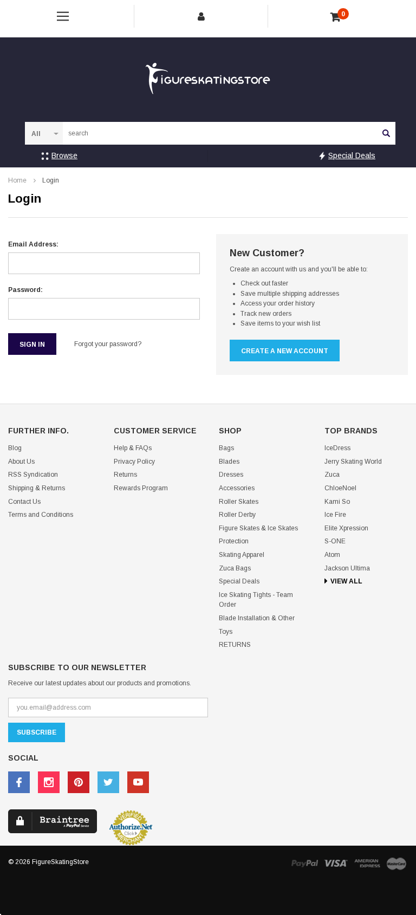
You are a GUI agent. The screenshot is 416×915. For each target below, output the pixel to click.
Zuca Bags (235, 568)
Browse (64, 155)
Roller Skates (238, 501)
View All (346, 581)
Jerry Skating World (353, 461)
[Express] (367, 863)
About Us (21, 461)
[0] (335, 17)
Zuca (332, 474)
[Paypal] (304, 863)
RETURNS (235, 644)
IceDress (337, 448)
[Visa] (335, 863)
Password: (25, 290)
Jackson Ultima (347, 568)
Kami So (337, 501)
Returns (125, 474)
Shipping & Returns (36, 488)
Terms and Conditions (40, 514)
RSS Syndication (33, 474)
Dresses (231, 474)
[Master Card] (396, 863)
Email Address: (33, 244)
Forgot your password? (107, 344)
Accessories (237, 488)
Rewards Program (141, 488)
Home (17, 180)
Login (50, 180)
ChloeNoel (340, 488)
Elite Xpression (346, 528)
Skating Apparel (241, 555)
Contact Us (24, 501)
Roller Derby (237, 514)
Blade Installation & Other (257, 618)
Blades (229, 461)
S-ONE (335, 541)
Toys (225, 631)
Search (386, 133)
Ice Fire (335, 514)
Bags (226, 448)
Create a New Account (284, 351)
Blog (15, 448)
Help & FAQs (133, 448)
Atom (332, 555)
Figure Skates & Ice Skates (258, 528)
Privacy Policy (134, 461)
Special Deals (351, 155)
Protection (234, 541)
